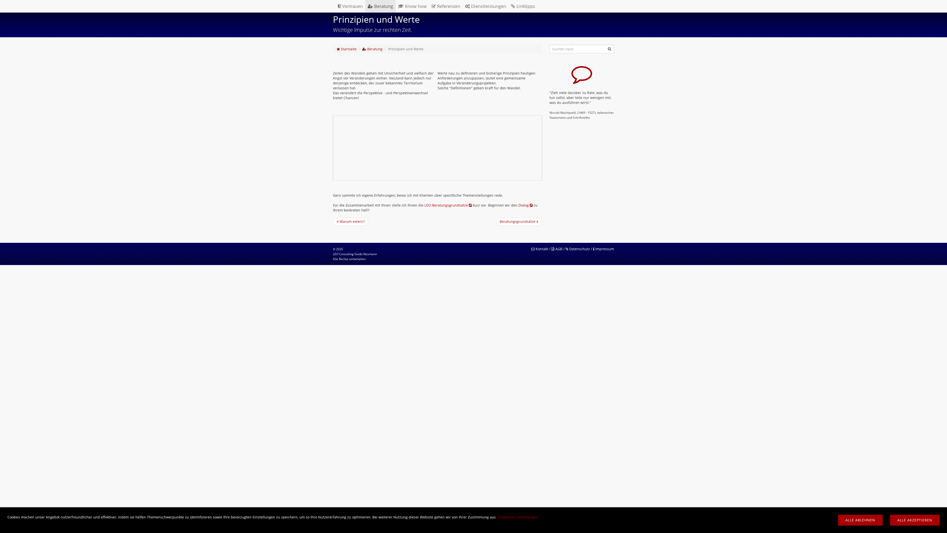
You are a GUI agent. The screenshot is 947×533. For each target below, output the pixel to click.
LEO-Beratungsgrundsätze (446, 205)
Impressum (604, 249)
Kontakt (541, 249)
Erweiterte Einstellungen (518, 517)
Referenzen (448, 6)
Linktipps (525, 6)
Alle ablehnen (860, 520)
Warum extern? (352, 221)
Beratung (383, 6)
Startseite (348, 49)
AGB (558, 249)
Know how (415, 6)
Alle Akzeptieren (914, 520)
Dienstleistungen (488, 6)
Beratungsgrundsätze (518, 221)
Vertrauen (352, 6)
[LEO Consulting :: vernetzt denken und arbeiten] (332, 6)
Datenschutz (579, 249)
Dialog (524, 205)
